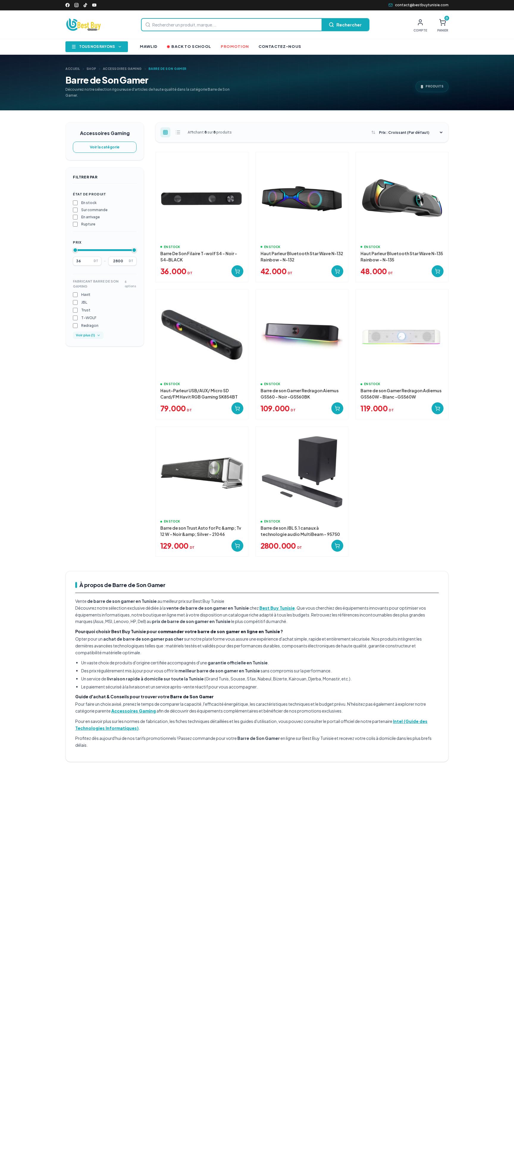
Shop (91, 68)
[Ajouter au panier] (237, 271)
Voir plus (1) (85, 335)
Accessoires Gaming (122, 68)
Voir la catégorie (105, 147)
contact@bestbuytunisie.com (422, 5)
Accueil (72, 68)
